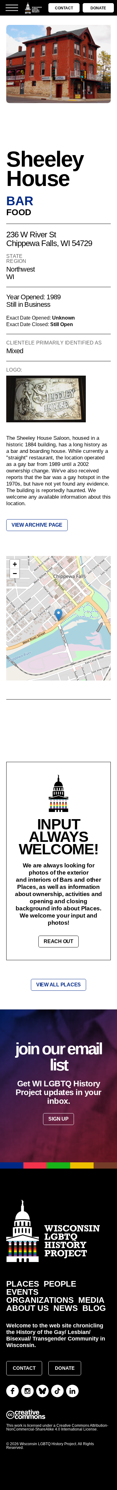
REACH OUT (58, 941)
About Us (27, 1308)
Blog (94, 1308)
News (65, 1308)
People (60, 1284)
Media (91, 1300)
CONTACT (64, 8)
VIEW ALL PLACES (58, 984)
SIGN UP (58, 1119)
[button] (58, 615)
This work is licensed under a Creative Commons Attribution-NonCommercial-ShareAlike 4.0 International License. (57, 1427)
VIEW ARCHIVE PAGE (37, 525)
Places (22, 1284)
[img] (58, 621)
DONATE (98, 8)
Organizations (40, 1300)
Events (22, 1292)
